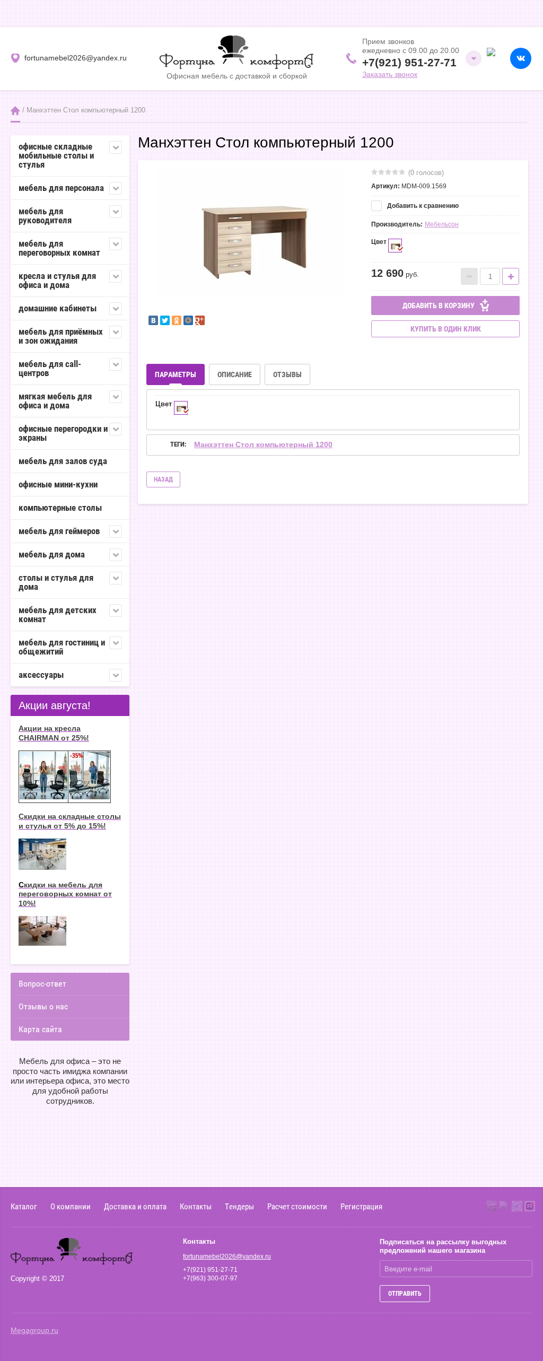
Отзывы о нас (43, 1006)
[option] (250, 236)
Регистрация (361, 1206)
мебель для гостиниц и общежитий (62, 647)
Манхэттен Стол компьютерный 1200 (263, 444)
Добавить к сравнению (422, 206)
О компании (70, 1206)
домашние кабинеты (58, 308)
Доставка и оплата (135, 1206)
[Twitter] (165, 320)
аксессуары (41, 674)
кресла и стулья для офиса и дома (57, 280)
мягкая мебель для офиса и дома (55, 401)
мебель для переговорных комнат (59, 248)
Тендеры (239, 1206)
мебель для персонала (61, 187)
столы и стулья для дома (56, 582)
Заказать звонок (389, 74)
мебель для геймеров (59, 531)
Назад (163, 479)
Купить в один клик (445, 329)
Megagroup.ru (34, 1330)
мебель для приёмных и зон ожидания (61, 336)
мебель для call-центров (50, 368)
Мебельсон (442, 224)
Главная (15, 110)
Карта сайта (40, 1029)
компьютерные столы (60, 507)
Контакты (196, 1206)
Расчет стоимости (297, 1206)
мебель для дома (52, 554)
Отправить (405, 1293)
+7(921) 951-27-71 (409, 62)
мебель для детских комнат (58, 614)
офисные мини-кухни (58, 484)
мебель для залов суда (63, 461)
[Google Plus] (200, 320)
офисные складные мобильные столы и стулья (56, 155)
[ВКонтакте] (153, 320)
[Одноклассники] (176, 320)
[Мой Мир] (188, 320)
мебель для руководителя (45, 215)
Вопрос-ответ (42, 984)
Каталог (24, 1206)
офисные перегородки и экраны (63, 433)
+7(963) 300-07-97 (210, 1278)
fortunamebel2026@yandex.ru (227, 1256)
